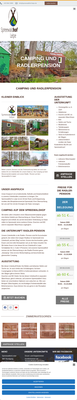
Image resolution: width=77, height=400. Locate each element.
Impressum (48, 397)
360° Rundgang (7, 359)
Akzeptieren (38, 381)
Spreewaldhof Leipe (9, 356)
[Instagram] (10, 307)
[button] (74, 365)
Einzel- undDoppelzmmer (10, 330)
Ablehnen (38, 387)
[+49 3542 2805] (1, 3)
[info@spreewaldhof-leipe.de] (16, 3)
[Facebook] (5, 307)
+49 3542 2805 (8, 3)
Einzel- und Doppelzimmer (34, 356)
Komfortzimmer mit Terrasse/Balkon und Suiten (35, 360)
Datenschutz (40, 397)
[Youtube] (16, 307)
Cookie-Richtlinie (31, 397)
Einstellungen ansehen (38, 392)
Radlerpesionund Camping (66, 330)
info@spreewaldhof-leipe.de (28, 3)
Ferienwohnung (48, 331)
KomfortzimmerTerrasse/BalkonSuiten (29, 330)
